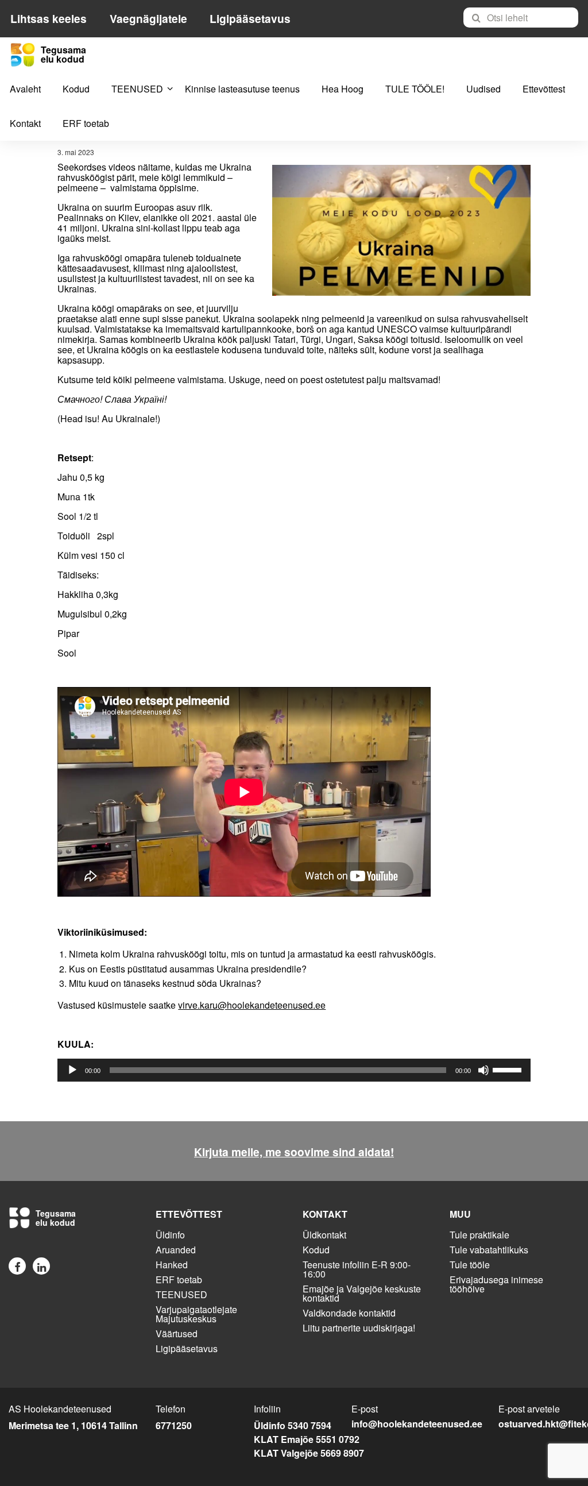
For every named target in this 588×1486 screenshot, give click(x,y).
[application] (293, 1070)
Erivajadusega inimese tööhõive (496, 1284)
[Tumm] (483, 1070)
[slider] (509, 1069)
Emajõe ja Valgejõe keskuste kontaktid (362, 1293)
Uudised (483, 88)
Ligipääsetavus (250, 18)
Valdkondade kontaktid (349, 1312)
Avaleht (25, 88)
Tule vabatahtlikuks (489, 1249)
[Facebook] (17, 1266)
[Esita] (72, 1070)
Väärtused (177, 1333)
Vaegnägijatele (148, 18)
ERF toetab (86, 123)
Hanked (172, 1264)
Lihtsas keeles (48, 18)
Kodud (76, 88)
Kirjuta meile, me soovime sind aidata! (294, 1152)
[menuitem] (525, 17)
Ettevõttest (544, 88)
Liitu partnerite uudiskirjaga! (359, 1327)
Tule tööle (470, 1264)
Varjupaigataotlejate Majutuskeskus (196, 1314)
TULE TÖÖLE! (414, 88)
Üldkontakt (324, 1234)
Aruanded (176, 1249)
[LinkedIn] (41, 1266)
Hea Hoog (342, 88)
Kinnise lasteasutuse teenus (242, 88)
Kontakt (25, 123)
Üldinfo (170, 1234)
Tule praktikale (479, 1234)
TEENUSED (137, 88)
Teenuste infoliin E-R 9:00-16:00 (357, 1269)
